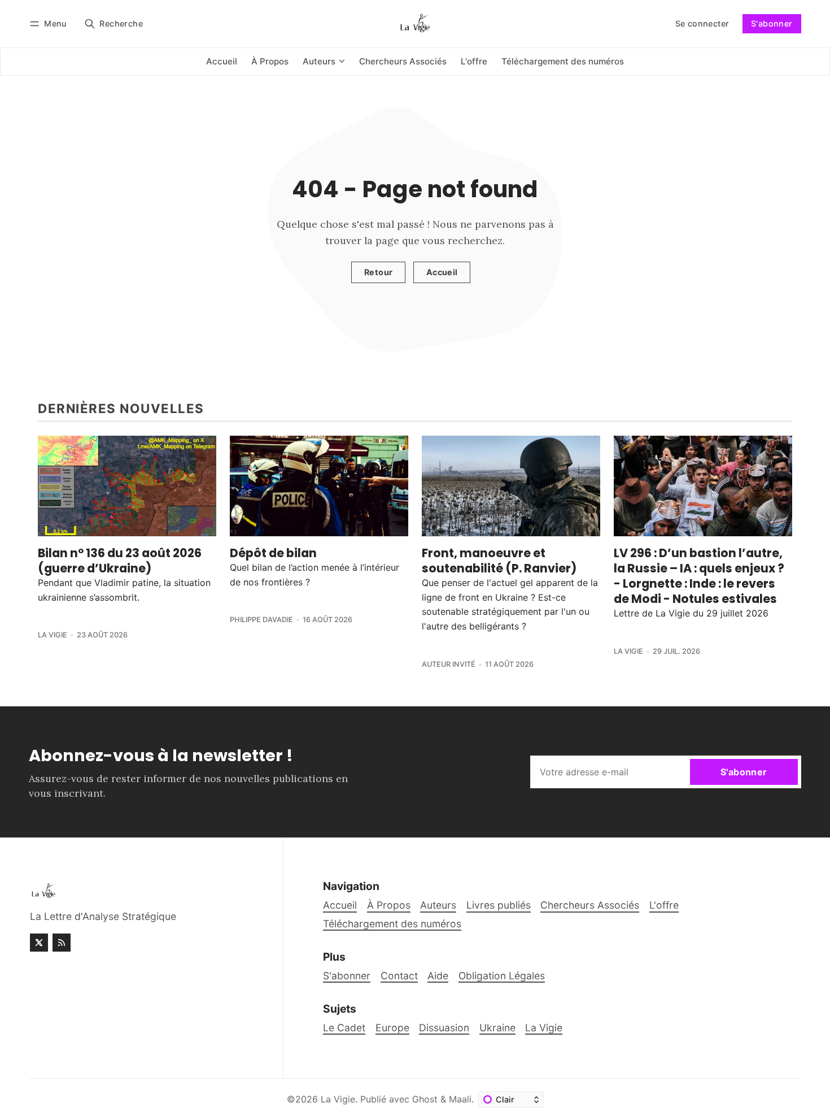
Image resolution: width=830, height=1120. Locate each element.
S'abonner (772, 23)
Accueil (442, 272)
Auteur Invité (448, 664)
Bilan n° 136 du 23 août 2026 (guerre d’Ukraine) (120, 560)
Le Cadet (344, 1028)
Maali (460, 1099)
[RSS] (62, 943)
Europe (392, 1028)
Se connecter (702, 23)
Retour (378, 272)
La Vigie (52, 635)
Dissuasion (444, 1028)
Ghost (425, 1099)
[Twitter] (39, 943)
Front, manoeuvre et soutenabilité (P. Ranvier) (499, 560)
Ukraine (497, 1028)
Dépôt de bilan (273, 553)
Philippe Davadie (261, 619)
